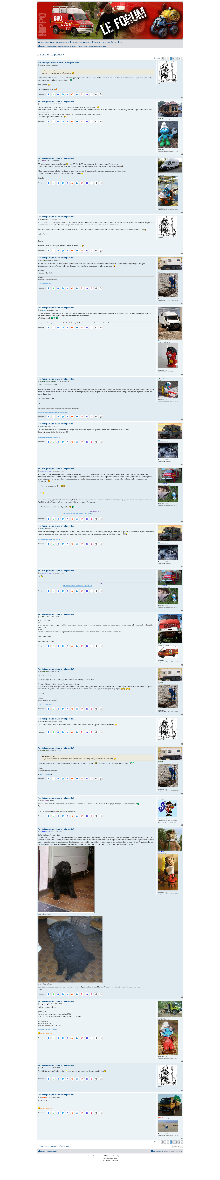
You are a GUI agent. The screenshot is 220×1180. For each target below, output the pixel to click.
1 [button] (165, 58)
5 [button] (176, 58)
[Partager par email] (87, 94)
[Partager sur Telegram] (63, 94)
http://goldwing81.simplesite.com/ (48, 1029)
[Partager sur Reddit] (72, 94)
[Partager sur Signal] (58, 94)
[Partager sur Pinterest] (82, 94)
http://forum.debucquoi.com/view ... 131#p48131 (52, 412)
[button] (162, 58)
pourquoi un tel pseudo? (50, 54)
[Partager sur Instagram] (91, 94)
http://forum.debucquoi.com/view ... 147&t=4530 (37, 513)
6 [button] (179, 58)
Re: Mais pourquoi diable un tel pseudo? (58, 62)
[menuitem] (43, 42)
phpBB (104, 1156)
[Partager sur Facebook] (49, 94)
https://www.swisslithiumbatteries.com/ (50, 437)
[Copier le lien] (101, 94)
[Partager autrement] (96, 94)
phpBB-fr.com (113, 1158)
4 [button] (173, 58)
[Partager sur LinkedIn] (77, 94)
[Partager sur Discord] (68, 94)
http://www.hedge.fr (45, 283)
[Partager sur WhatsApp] (53, 94)
